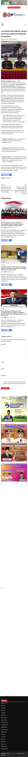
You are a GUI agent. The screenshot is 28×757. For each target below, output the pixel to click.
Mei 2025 (3, 739)
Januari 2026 (4, 720)
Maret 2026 (3, 715)
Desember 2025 (4, 722)
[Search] (25, 25)
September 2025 (4, 729)
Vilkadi (15, 39)
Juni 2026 (3, 707)
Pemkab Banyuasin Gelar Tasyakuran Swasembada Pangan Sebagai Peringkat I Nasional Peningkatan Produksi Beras (12, 224)
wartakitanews (13, 753)
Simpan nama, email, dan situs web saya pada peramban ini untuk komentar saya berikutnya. (14, 382)
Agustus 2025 (4, 732)
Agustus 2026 (4, 703)
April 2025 (3, 741)
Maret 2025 (3, 744)
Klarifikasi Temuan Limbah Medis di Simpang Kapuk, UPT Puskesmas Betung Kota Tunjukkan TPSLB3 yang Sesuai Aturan (14, 268)
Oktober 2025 (4, 727)
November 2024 (4, 748)
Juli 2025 (3, 734)
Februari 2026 (4, 717)
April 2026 (3, 712)
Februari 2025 (4, 746)
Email (2, 368)
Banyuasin (8, 178)
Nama (3, 362)
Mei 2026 (3, 710)
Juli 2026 (3, 705)
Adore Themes (8, 755)
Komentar (3, 344)
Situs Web (3, 375)
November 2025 (4, 724)
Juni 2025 (3, 736)
